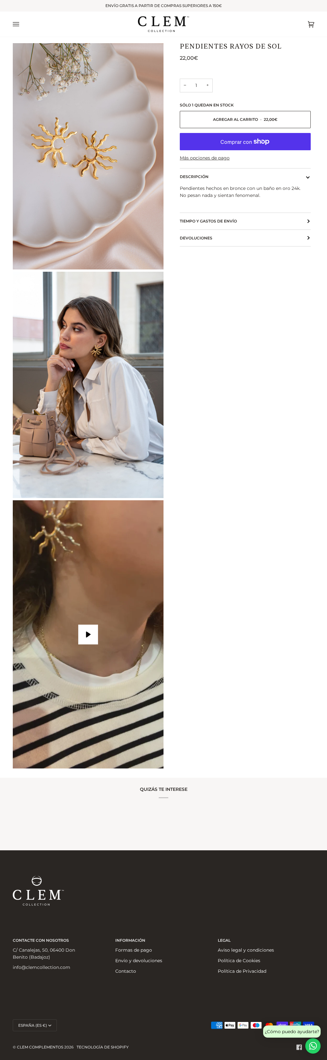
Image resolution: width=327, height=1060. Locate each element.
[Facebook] (299, 1047)
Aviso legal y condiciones (246, 950)
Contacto (125, 971)
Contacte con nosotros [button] (41, 940)
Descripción (194, 176)
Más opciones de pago (205, 157)
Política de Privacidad (242, 971)
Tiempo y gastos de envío (208, 221)
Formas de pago (133, 950)
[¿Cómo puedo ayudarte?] (313, 1046)
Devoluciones (196, 238)
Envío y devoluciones (138, 960)
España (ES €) (32, 1025)
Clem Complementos (40, 1047)
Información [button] (130, 940)
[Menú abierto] (22, 24)
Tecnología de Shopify (103, 1047)
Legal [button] (224, 940)
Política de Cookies (239, 960)
